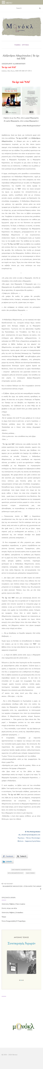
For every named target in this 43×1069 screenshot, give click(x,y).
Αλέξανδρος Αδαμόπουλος (21, 869)
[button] (4, 2)
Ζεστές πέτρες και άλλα (9, 908)
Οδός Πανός (30, 873)
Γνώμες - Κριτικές (21, 45)
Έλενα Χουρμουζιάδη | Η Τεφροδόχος (14, 921)
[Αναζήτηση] (39, 8)
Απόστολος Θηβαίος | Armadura (12, 912)
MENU (9, 2)
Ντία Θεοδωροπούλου (15, 873)
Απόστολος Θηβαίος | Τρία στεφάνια (13, 904)
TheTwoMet (8, 883)
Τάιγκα (4, 917)
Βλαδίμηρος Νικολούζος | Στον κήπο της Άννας (22, 886)
